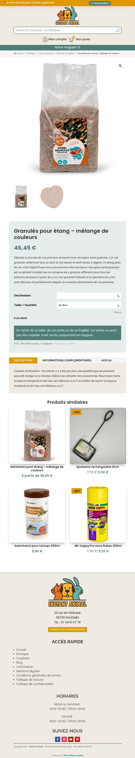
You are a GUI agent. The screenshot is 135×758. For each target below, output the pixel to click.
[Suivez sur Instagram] (64, 739)
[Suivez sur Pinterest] (77, 739)
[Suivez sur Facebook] (57, 739)
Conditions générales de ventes (38, 675)
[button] (120, 66)
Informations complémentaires (66, 360)
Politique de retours (29, 680)
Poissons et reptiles (65, 53)
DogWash (23, 658)
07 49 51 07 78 (71, 622)
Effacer (117, 312)
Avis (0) (106, 360)
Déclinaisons (22, 295)
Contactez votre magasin (67, 629)
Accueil (19, 53)
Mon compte (57, 39)
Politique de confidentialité (34, 684)
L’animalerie (24, 667)
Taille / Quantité (25, 305)
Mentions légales (28, 671)
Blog (19, 663)
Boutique (31, 53)
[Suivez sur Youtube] (70, 739)
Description (23, 360)
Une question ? (102, 3)
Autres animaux (46, 53)
